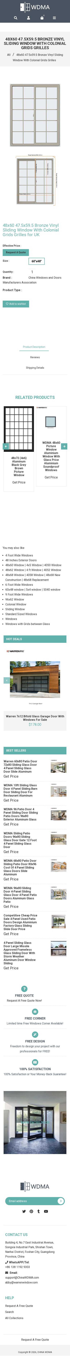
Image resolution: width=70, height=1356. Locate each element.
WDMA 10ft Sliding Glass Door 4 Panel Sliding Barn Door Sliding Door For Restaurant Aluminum (20, 790)
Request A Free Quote (19, 1306)
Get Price (11, 776)
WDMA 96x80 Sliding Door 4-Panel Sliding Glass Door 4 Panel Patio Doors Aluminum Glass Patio (20, 894)
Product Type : (12, 290)
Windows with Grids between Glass (27, 624)
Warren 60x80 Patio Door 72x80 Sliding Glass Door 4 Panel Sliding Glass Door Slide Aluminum (20, 766)
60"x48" (37, 261)
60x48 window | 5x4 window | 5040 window (32, 589)
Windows (11, 619)
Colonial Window (15, 604)
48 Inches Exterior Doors (21, 560)
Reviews (35, 357)
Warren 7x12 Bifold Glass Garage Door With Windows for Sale (35, 718)
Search (9, 1312)
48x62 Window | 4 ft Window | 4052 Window (33, 570)
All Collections (14, 1318)
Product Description (34, 346)
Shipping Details (35, 367)
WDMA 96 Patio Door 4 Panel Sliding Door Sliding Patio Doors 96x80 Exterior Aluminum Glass (21, 814)
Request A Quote (16, 252)
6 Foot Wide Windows (19, 584)
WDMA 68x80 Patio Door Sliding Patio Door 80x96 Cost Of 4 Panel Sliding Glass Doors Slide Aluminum (20, 867)
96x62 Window (14, 599)
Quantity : (8, 271)
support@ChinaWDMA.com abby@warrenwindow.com (22, 1277)
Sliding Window (15, 609)
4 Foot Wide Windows (19, 555)
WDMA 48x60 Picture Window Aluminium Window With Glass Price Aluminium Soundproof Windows (51, 456)
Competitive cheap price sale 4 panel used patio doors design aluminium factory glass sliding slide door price (20, 922)
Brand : (7, 277)
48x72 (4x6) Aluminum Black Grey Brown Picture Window (19, 466)
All (8, 55)
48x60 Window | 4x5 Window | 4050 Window (33, 565)
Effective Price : (12, 245)
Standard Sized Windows (21, 614)
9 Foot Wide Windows (19, 594)
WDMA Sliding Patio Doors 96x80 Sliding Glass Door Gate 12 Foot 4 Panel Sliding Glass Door (20, 840)
